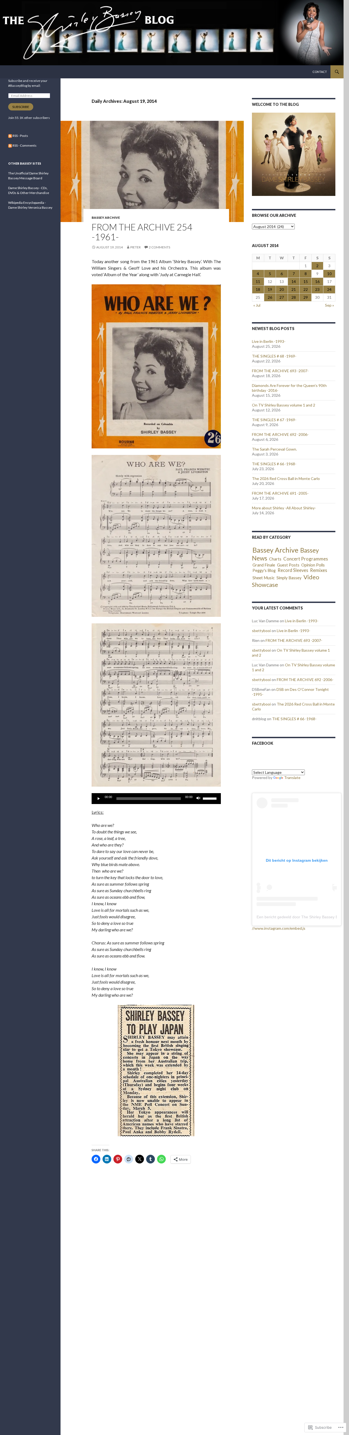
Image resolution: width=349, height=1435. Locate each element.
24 (329, 289)
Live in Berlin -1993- (268, 341)
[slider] (210, 798)
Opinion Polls (313, 564)
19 (270, 289)
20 (281, 289)
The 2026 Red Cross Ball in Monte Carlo (286, 478)
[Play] (98, 798)
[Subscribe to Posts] (10, 136)
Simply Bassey (289, 577)
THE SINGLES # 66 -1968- (274, 463)
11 (258, 281)
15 (305, 281)
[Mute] (198, 798)
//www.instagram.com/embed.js (278, 928)
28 (293, 297)
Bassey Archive (106, 217)
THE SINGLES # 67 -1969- (274, 419)
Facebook (262, 743)
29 (305, 297)
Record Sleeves (293, 570)
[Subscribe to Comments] (10, 145)
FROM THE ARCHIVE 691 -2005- (280, 493)
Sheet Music (263, 577)
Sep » (329, 305)
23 (317, 289)
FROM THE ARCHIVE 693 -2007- (280, 370)
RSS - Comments (25, 145)
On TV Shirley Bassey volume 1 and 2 (283, 405)
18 (258, 289)
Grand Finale (263, 564)
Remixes (318, 570)
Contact (319, 71)
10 (329, 273)
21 (293, 289)
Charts (275, 558)
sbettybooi (261, 630)
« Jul (256, 305)
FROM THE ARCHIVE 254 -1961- (142, 231)
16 (317, 281)
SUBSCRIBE (20, 107)
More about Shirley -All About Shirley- (284, 508)
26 (270, 297)
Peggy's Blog (264, 570)
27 (281, 297)
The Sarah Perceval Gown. (274, 449)
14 (293, 281)
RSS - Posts (20, 136)
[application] (156, 798)
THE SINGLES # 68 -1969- (274, 356)
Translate (292, 777)
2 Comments (159, 247)
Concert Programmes (305, 559)
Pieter (135, 247)
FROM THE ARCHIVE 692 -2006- (280, 434)
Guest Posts (288, 564)
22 (305, 289)
